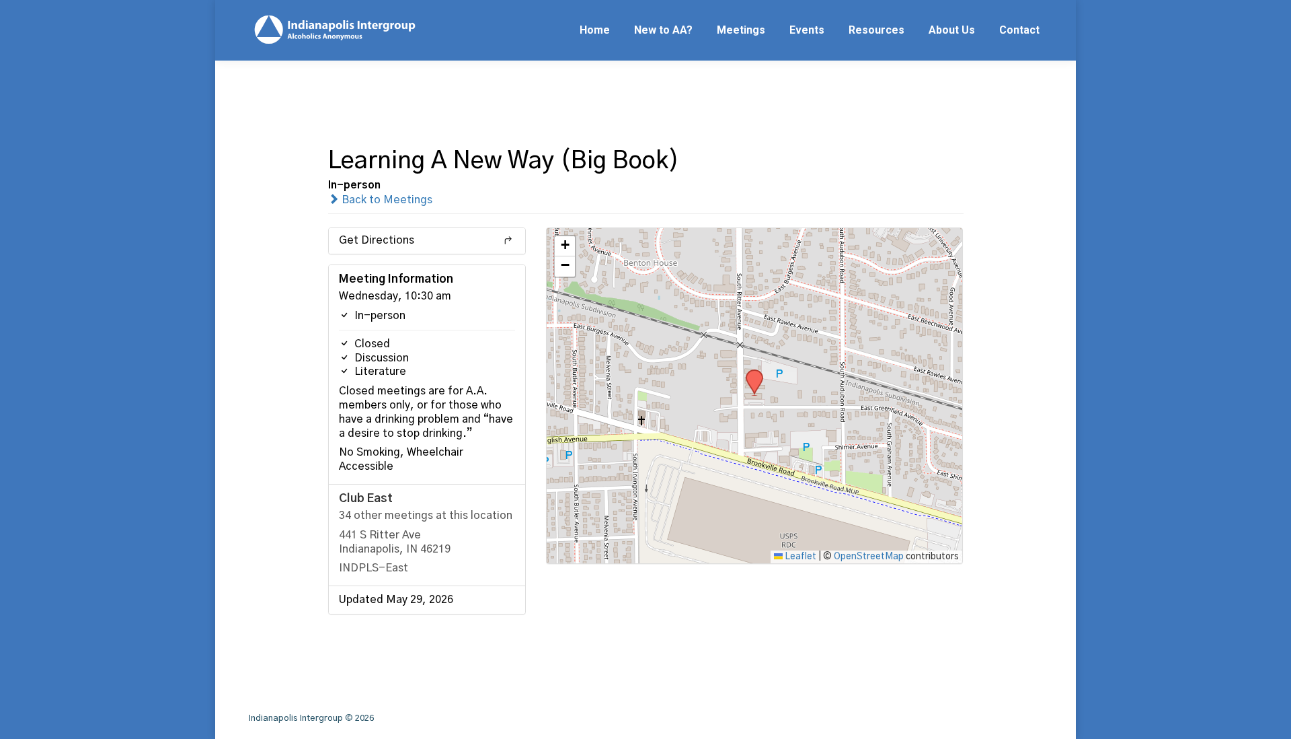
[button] (750, 374)
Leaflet (799, 556)
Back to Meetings (385, 200)
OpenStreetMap (869, 556)
